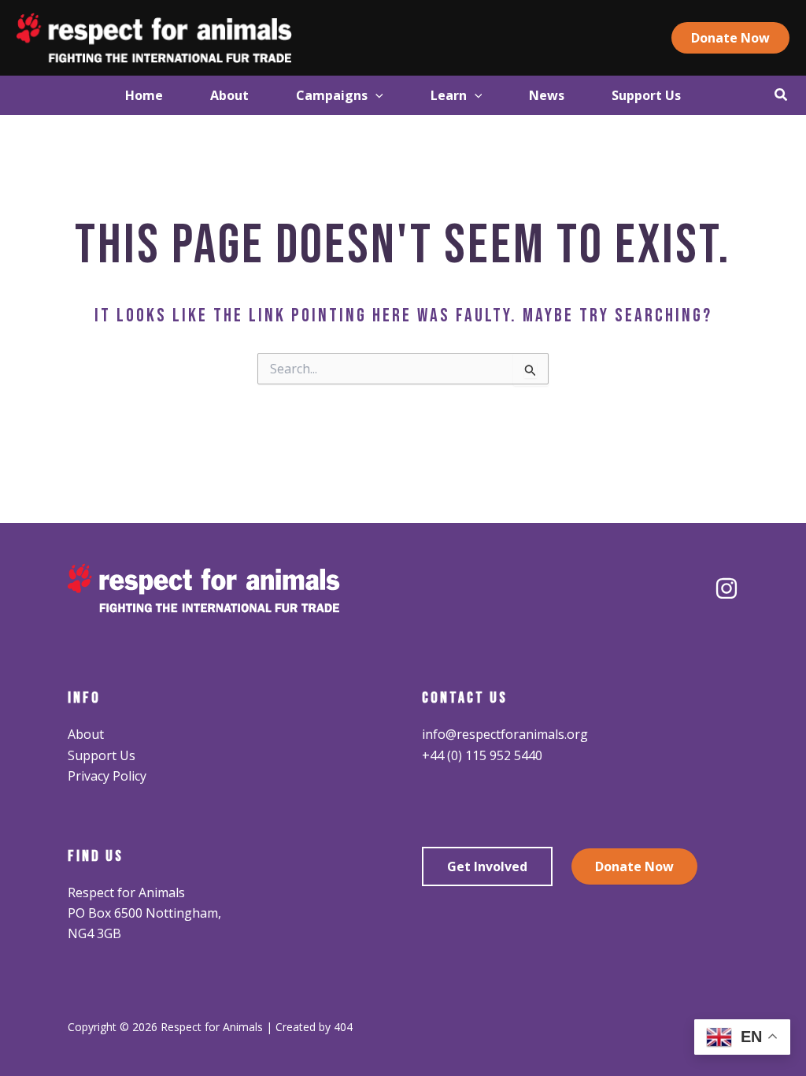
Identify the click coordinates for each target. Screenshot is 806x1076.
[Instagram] (726, 588)
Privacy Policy (107, 776)
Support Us (101, 755)
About (86, 734)
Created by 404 (314, 1026)
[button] (730, 38)
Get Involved (487, 866)
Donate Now (634, 866)
